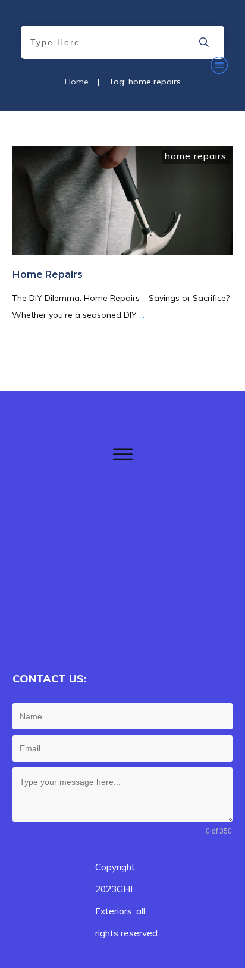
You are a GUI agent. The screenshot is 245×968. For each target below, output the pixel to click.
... (142, 314)
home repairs (196, 156)
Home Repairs (47, 274)
